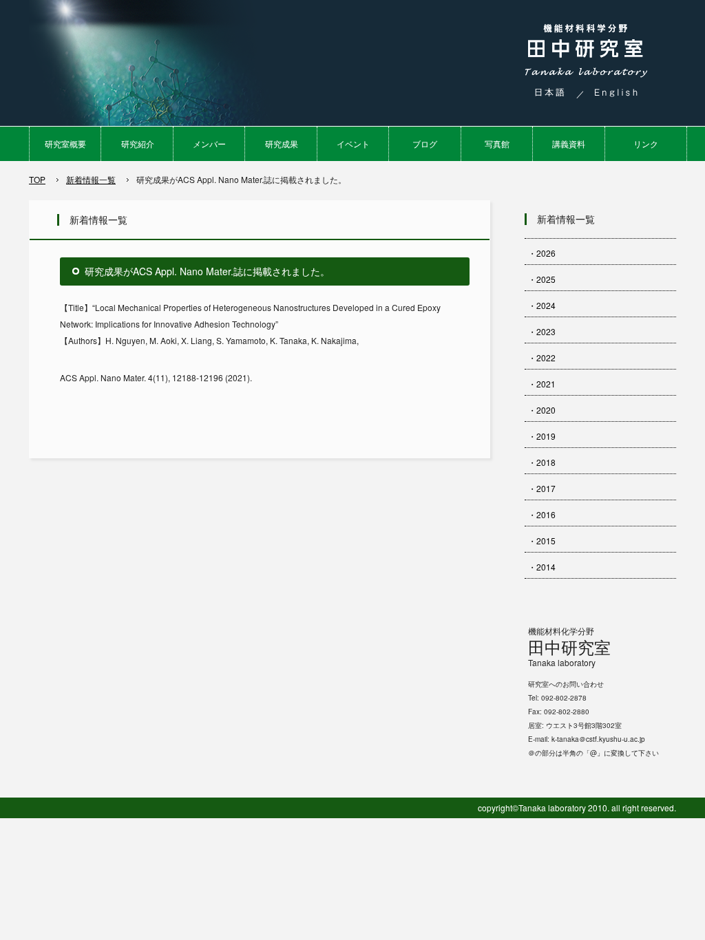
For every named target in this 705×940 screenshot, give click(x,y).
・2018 (542, 462)
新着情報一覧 (91, 179)
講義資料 (568, 143)
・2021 (542, 383)
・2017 (542, 488)
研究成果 (281, 143)
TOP (37, 179)
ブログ (424, 143)
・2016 (542, 514)
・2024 (542, 305)
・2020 (542, 410)
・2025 (542, 279)
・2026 (542, 253)
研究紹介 (137, 143)
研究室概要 (65, 143)
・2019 (542, 436)
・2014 (542, 567)
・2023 (542, 331)
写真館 (497, 143)
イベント (353, 143)
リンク (645, 143)
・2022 (542, 357)
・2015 (542, 540)
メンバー (209, 143)
